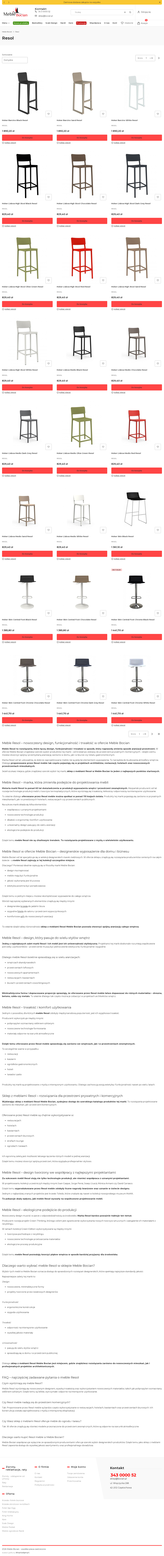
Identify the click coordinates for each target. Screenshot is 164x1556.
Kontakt (38, 1477)
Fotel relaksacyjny (10, 1512)
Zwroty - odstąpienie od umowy (13, 1477)
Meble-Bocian (7, 32)
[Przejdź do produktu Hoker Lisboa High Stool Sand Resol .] (136, 259)
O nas (37, 1473)
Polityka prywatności (44, 1485)
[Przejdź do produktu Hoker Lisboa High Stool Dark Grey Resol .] (136, 176)
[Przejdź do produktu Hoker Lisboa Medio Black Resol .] (82, 343)
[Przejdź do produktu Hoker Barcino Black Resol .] (27, 93)
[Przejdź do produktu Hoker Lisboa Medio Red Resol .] (136, 426)
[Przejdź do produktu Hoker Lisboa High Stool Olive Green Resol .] (27, 259)
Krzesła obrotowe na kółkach (16, 1504)
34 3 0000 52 (44, 11)
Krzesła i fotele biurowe (13, 1500)
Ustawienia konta (75, 1477)
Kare (4, 1519)
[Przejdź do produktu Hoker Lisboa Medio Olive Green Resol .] (82, 426)
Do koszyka (27, 138)
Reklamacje (7, 1486)
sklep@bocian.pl (45, 16)
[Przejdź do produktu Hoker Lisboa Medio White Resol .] (82, 509)
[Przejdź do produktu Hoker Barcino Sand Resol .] (82, 93)
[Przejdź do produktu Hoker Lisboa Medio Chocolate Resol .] (136, 343)
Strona (140, 58)
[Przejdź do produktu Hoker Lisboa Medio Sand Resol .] (27, 509)
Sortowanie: (7, 55)
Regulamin (40, 1481)
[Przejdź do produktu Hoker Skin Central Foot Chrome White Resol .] (136, 676)
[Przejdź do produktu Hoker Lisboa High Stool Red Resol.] (82, 259)
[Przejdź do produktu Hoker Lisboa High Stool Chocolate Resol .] (82, 176)
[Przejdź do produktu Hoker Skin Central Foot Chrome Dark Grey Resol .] (82, 676)
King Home (7, 1516)
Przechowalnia (74, 1481)
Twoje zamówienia (76, 1473)
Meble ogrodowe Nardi (13, 1531)
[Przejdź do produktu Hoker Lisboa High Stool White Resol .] (27, 343)
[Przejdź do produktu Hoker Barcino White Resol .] (136, 93)
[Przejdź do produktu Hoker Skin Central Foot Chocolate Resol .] (82, 592)
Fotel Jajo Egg (8, 1508)
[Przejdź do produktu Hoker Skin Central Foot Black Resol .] (27, 592)
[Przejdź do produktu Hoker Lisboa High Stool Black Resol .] (27, 176)
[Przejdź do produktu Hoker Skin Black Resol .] (136, 509)
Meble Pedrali (8, 1527)
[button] (160, 2)
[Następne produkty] (152, 734)
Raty (4, 1482)
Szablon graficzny (15, 1553)
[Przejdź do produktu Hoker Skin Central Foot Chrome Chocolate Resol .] (27, 676)
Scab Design (8, 1523)
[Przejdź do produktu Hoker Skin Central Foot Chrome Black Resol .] (136, 592)
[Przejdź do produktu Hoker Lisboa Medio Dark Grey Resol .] (27, 426)
